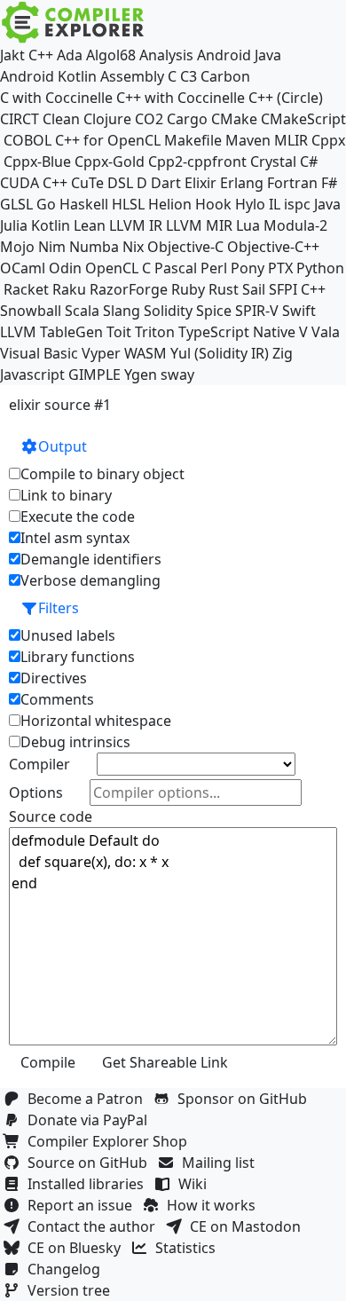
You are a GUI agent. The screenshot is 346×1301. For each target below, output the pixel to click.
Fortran (292, 183)
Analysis (166, 55)
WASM (145, 353)
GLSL (16, 204)
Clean (61, 119)
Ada (70, 55)
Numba (94, 246)
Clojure (107, 119)
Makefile (193, 140)
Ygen (140, 374)
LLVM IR (135, 225)
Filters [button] (58, 608)
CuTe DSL (102, 183)
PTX (280, 268)
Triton (155, 332)
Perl (214, 268)
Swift (299, 310)
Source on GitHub (91, 1162)
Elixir (200, 183)
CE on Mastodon (249, 1226)
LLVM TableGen (51, 332)
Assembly (132, 76)
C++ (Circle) (285, 97)
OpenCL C (118, 268)
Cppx (328, 140)
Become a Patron (89, 1098)
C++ (40, 55)
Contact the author (95, 1226)
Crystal (273, 161)
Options (36, 792)
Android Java (239, 55)
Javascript (32, 374)
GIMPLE (94, 374)
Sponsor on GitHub (245, 1098)
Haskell (83, 204)
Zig (282, 353)
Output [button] (62, 446)
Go (46, 204)
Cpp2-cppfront (197, 161)
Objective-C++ (273, 246)
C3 (188, 76)
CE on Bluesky (78, 1248)
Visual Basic (39, 353)
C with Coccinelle (56, 97)
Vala (325, 332)
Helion (170, 204)
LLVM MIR (199, 225)
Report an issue (83, 1205)
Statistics (189, 1248)
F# (329, 183)
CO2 (149, 119)
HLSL (128, 204)
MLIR (291, 140)
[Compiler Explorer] (73, 22)
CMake (234, 119)
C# (309, 161)
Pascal (175, 268)
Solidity (168, 310)
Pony (247, 268)
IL (274, 204)
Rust (223, 289)
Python (320, 268)
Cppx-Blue (37, 161)
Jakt (12, 55)
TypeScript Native (236, 332)
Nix (133, 246)
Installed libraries (89, 1184)
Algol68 (111, 55)
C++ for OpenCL (108, 140)
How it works (215, 1205)
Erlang (241, 183)
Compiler (39, 764)
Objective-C (185, 246)
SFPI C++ (297, 289)
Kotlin (50, 225)
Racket (26, 289)
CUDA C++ (33, 183)
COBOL (27, 140)
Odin (65, 268)
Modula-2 (295, 225)
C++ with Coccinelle (180, 97)
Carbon (225, 76)
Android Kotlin (48, 76)
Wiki (196, 1184)
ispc (297, 204)
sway (177, 374)
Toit (118, 332)
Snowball (30, 310)
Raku (69, 289)
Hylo (250, 204)
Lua (248, 225)
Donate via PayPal (91, 1120)
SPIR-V (257, 310)
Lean (90, 225)
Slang (121, 310)
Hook (213, 204)
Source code (50, 816)
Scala (82, 310)
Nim (52, 246)
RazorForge (129, 289)
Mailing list (222, 1162)
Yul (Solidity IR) (219, 353)
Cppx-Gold (110, 161)
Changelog (67, 1269)
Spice (214, 310)
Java (327, 204)
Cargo (187, 119)
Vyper (101, 353)
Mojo (17, 246)
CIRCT (19, 119)
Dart (166, 183)
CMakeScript (303, 119)
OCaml (22, 268)
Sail (253, 289)
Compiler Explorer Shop (111, 1141)
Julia (14, 225)
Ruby (188, 289)
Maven (248, 140)
